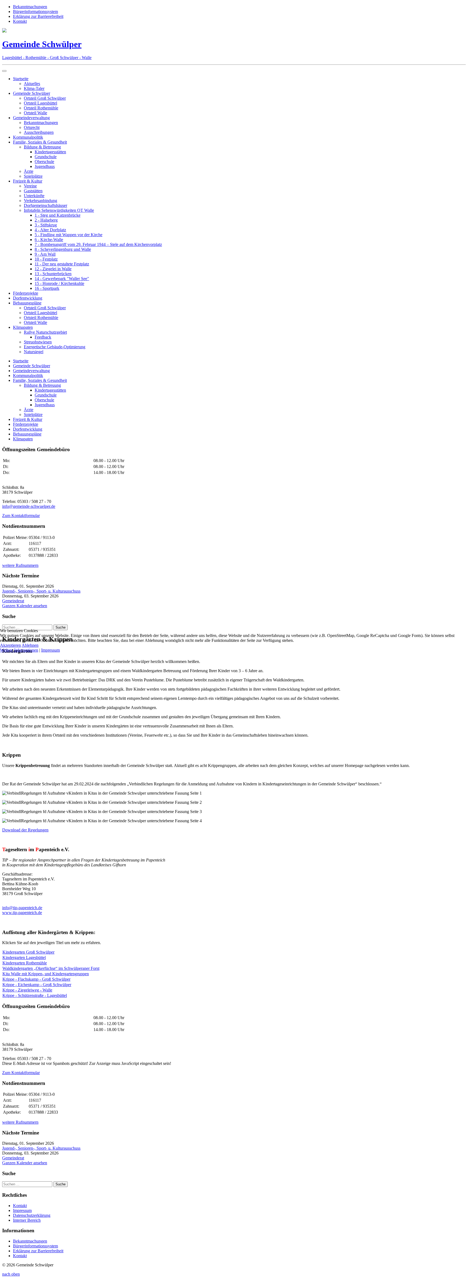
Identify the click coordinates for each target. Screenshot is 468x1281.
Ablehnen (30, 645)
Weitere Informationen (19, 650)
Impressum (50, 650)
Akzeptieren (10, 645)
